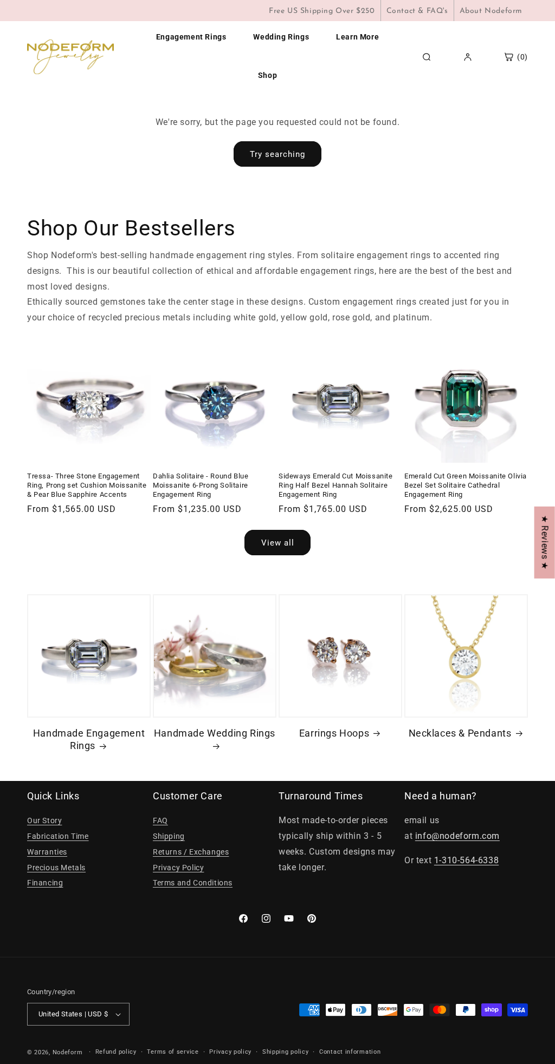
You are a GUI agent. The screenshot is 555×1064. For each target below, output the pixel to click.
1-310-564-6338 (466, 860)
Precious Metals (56, 867)
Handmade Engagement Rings (89, 739)
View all (277, 543)
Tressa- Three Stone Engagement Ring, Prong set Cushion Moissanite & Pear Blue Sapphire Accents (86, 485)
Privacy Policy (178, 867)
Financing (45, 882)
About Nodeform (491, 11)
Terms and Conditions (193, 882)
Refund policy (116, 1051)
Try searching (277, 154)
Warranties (47, 852)
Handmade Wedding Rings (214, 733)
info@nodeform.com (457, 836)
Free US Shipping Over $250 (322, 11)
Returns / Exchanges (191, 852)
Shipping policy (285, 1051)
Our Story (44, 820)
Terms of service (172, 1051)
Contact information (349, 1051)
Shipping (169, 836)
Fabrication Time (58, 836)
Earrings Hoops (334, 733)
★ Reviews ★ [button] (545, 542)
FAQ (160, 820)
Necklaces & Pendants (460, 733)
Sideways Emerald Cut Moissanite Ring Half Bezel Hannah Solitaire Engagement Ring (336, 485)
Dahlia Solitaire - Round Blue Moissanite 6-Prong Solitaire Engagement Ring (200, 485)
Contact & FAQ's (417, 11)
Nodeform (68, 1052)
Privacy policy (230, 1051)
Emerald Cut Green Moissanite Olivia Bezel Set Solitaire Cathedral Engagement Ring (465, 485)
